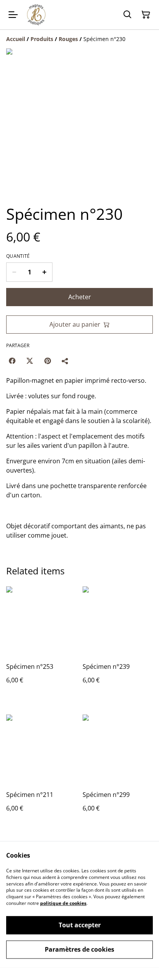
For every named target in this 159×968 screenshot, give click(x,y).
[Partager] (65, 361)
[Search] (127, 14)
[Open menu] (13, 14)
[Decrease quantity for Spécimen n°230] (14, 272)
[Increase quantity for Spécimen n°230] (44, 272)
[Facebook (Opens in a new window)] (12, 361)
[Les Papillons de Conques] (36, 15)
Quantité (18, 256)
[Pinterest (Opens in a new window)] (47, 361)
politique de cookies (63, 903)
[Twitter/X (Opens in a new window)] (30, 361)
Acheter (79, 297)
